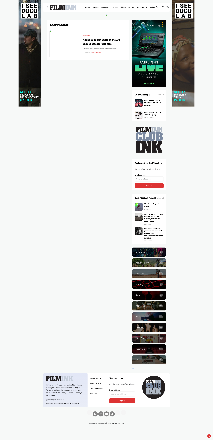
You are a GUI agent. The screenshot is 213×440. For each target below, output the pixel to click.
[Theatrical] (149, 349)
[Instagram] (100, 413)
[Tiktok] (112, 413)
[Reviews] (149, 327)
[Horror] (149, 295)
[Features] (149, 273)
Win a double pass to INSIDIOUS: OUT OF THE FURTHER (152, 102)
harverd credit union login (67, 431)
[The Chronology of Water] (139, 207)
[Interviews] (149, 305)
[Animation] (149, 252)
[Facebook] (95, 413)
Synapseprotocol (49, 428)
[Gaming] (149, 284)
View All (160, 94)
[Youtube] (106, 413)
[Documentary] (149, 262)
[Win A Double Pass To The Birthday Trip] (139, 115)
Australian (86, 35)
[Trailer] (149, 359)
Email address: (140, 175)
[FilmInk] (63, 7)
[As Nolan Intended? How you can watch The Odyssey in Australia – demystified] (139, 217)
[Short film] (149, 338)
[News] (149, 316)
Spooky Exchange (73, 428)
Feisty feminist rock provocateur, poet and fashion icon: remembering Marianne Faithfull (153, 233)
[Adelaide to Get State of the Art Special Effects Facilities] (64, 44)
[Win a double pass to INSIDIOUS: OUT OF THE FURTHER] (139, 103)
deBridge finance (49, 431)
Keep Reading (96, 52)
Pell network (61, 428)
